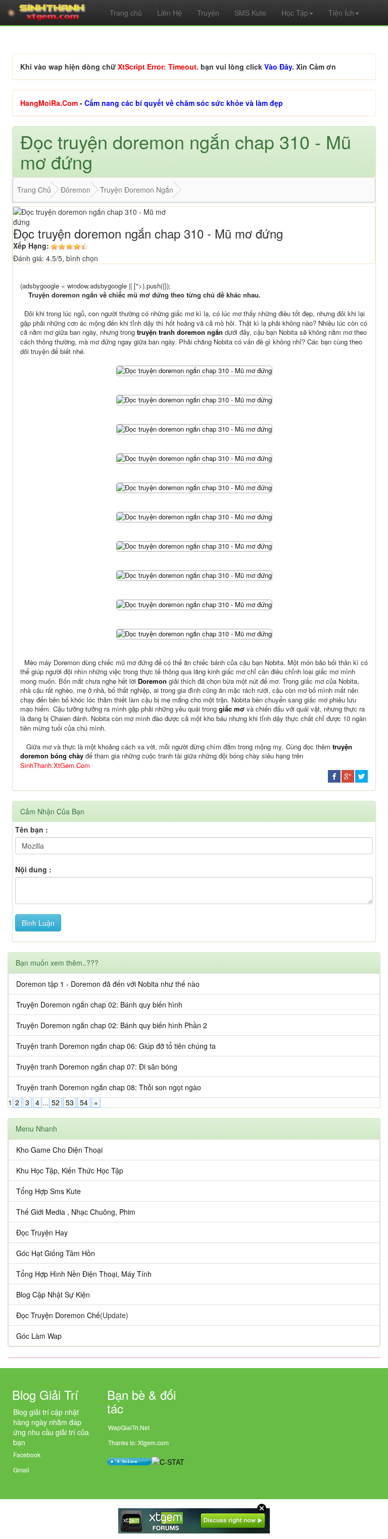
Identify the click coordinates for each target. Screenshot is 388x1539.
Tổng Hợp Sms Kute (48, 1191)
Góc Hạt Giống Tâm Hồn (55, 1253)
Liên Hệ (169, 13)
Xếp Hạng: (31, 246)
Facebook (26, 1454)
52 (56, 1102)
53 (70, 1102)
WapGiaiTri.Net (129, 1427)
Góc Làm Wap (39, 1336)
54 (84, 1102)
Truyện (208, 13)
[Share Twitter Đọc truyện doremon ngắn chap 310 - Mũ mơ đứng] (361, 776)
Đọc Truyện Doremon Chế (58, 1315)
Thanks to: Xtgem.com (138, 1442)
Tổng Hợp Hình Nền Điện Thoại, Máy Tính (84, 1274)
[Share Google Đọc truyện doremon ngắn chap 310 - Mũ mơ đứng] (348, 776)
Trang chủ (126, 13)
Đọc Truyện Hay (42, 1232)
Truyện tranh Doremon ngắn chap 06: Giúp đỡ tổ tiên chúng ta (116, 1046)
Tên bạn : (31, 829)
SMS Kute (250, 13)
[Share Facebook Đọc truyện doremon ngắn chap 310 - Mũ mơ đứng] (334, 776)
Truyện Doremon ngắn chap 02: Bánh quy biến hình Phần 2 (111, 1025)
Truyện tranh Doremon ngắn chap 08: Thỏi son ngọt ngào (108, 1087)
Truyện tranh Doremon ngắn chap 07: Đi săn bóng (96, 1066)
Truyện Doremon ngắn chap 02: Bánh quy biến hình (99, 1004)
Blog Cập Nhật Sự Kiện (53, 1294)
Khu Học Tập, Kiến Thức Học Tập (69, 1170)
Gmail (21, 1469)
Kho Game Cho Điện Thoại (59, 1150)
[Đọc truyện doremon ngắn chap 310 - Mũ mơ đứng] (194, 370)
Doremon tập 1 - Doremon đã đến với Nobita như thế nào (108, 984)
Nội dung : (33, 869)
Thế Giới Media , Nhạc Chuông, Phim (75, 1212)
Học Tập (294, 13)
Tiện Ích (341, 13)
